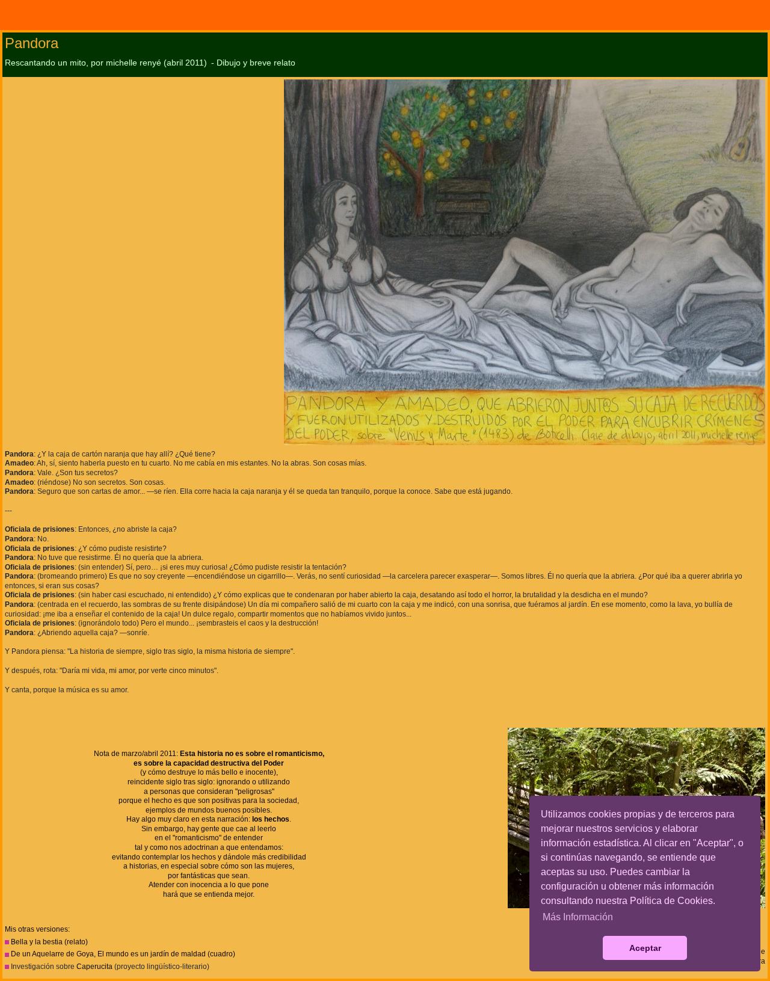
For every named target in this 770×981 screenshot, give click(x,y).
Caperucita (94, 966)
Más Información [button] (578, 917)
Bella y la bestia (37, 942)
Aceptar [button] (645, 948)
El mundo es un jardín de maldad (151, 954)
